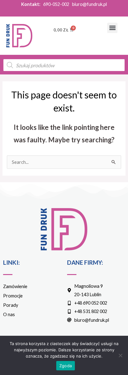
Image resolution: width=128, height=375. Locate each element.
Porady (10, 305)
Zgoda (65, 365)
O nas (9, 314)
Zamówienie (15, 286)
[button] (112, 28)
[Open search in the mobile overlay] (64, 65)
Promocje (13, 295)
